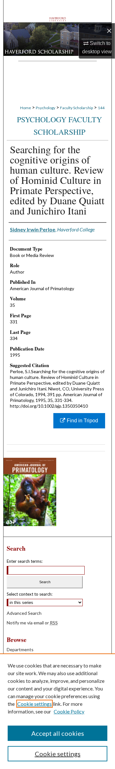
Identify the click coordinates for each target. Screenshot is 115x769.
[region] (57, 711)
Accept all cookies (57, 733)
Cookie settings (34, 704)
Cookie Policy (69, 711)
